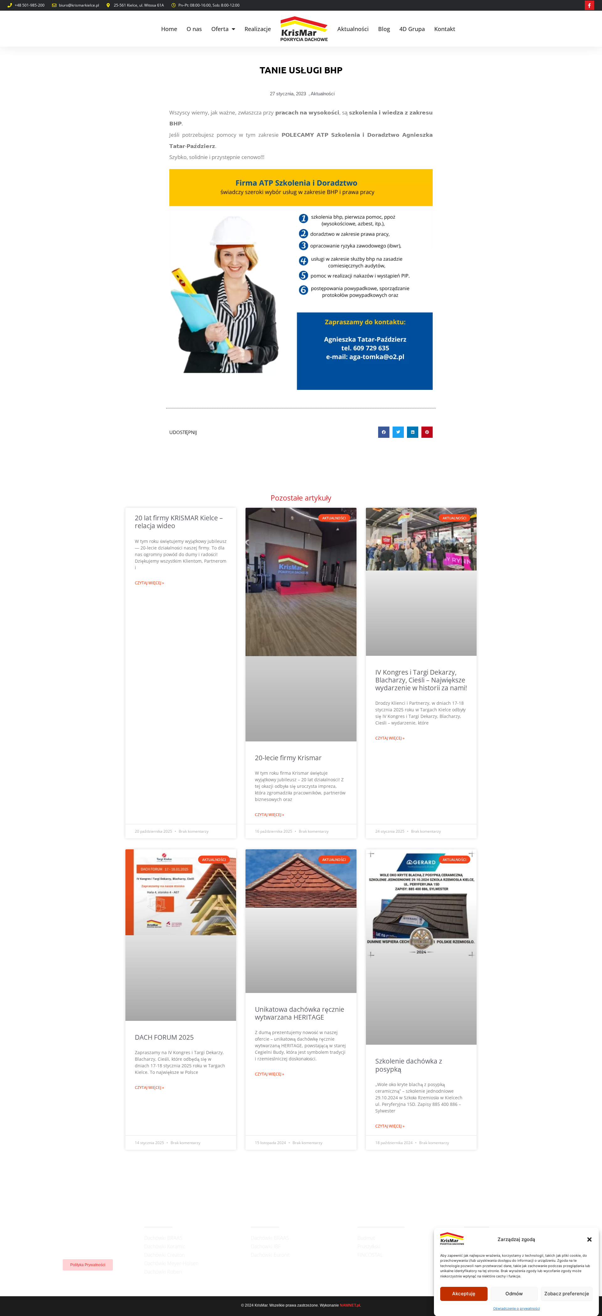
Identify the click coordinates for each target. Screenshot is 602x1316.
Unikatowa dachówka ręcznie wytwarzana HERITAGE (299, 1013)
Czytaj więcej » (149, 583)
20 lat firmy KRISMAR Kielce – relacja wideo (179, 521)
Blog (384, 29)
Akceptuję (463, 1294)
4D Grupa (412, 29)
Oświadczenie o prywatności (516, 1308)
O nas (194, 29)
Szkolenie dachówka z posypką (408, 1065)
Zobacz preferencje (566, 1294)
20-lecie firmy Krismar (288, 757)
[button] (589, 1239)
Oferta (220, 29)
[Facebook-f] (589, 5)
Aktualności (353, 29)
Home (169, 29)
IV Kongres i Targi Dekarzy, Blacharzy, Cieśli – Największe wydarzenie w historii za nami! (421, 680)
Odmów (514, 1294)
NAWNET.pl (350, 1305)
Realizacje (258, 29)
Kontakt (444, 29)
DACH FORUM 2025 (164, 1037)
